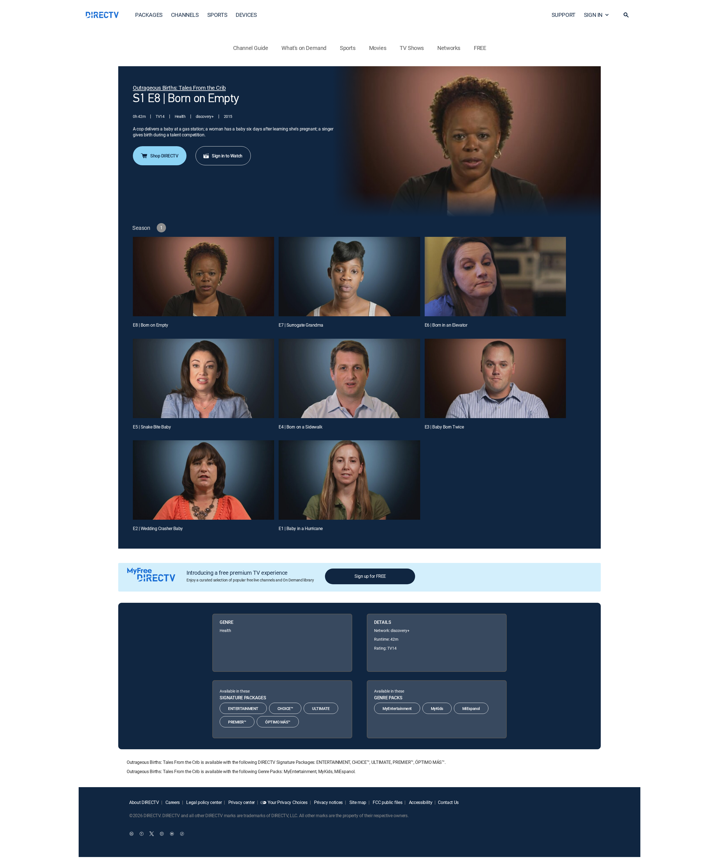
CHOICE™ (285, 708)
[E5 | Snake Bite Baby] (203, 378)
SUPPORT (563, 15)
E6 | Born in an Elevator (446, 325)
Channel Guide (250, 48)
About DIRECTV (144, 802)
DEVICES (246, 15)
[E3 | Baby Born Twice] (495, 378)
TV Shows (412, 48)
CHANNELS (185, 15)
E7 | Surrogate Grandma (301, 325)
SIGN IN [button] (593, 15)
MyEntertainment (397, 708)
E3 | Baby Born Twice (444, 427)
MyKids (437, 708)
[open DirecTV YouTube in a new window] (172, 833)
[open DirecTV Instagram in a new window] (162, 833)
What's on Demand (303, 48)
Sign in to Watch (227, 156)
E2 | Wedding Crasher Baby (158, 528)
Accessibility (420, 802)
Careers (172, 802)
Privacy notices (328, 802)
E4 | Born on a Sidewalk (300, 427)
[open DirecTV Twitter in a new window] (151, 833)
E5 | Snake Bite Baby (152, 427)
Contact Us (448, 802)
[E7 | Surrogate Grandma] (349, 276)
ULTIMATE (320, 708)
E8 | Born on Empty (150, 325)
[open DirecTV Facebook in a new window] (141, 833)
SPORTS (217, 15)
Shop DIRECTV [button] (164, 156)
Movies (377, 48)
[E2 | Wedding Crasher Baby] (203, 480)
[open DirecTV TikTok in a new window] (182, 833)
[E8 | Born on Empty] (203, 276)
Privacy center (241, 802)
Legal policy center (203, 802)
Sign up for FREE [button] (370, 576)
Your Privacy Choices (288, 802)
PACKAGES (149, 15)
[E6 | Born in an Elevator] (495, 276)
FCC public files (387, 802)
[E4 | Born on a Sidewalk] (349, 378)
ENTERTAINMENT (243, 708)
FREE (480, 48)
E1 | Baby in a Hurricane (300, 528)
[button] (626, 15)
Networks (448, 48)
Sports (348, 48)
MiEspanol (471, 708)
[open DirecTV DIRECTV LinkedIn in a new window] (131, 833)
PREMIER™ (237, 722)
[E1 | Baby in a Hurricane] (349, 480)
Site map (357, 802)
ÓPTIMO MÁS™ (277, 722)
